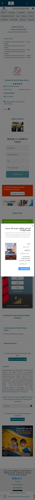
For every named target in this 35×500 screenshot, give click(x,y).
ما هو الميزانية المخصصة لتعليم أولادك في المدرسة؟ (24, 258)
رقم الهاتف (27, 250)
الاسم (28, 243)
